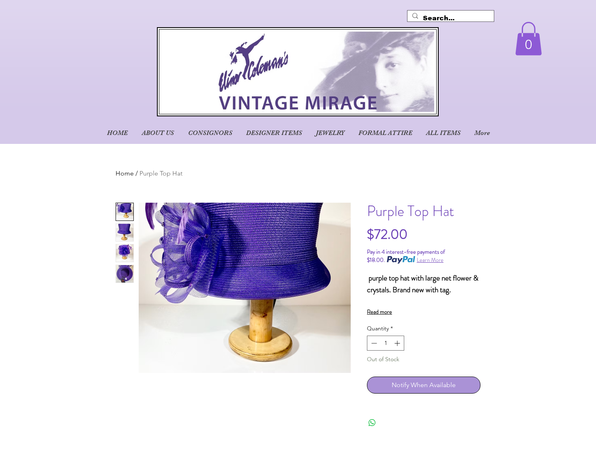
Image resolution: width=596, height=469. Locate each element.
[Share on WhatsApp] (372, 423)
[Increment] (398, 343)
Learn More (430, 260)
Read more (379, 312)
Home (125, 173)
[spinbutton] (385, 343)
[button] (528, 38)
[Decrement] (373, 343)
